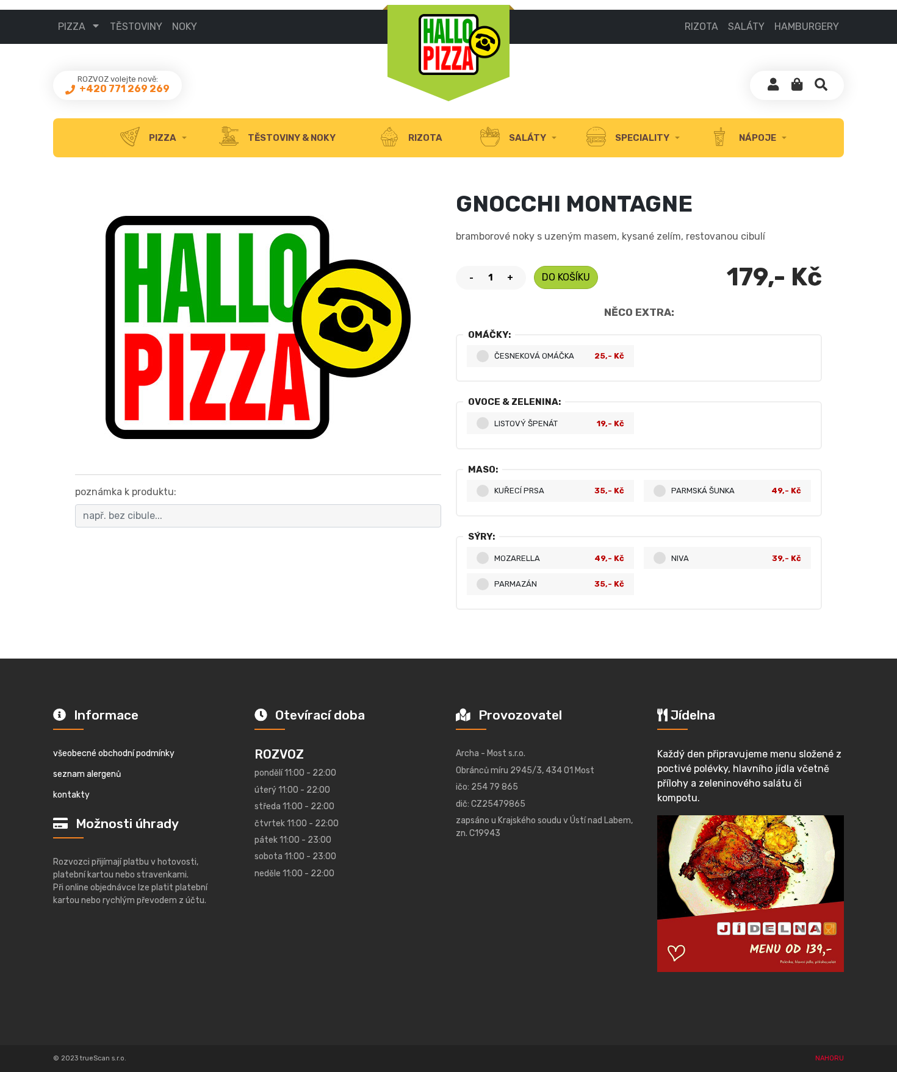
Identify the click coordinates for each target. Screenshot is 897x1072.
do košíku (566, 277)
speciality (641, 137)
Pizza (71, 26)
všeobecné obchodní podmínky (114, 753)
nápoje (756, 137)
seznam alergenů (87, 774)
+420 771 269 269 (123, 89)
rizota (424, 137)
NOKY (184, 26)
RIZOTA (701, 26)
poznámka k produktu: (125, 492)
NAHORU (829, 1058)
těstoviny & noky (291, 137)
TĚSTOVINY (136, 26)
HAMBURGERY (806, 26)
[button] (797, 85)
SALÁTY (746, 26)
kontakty (71, 795)
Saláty (526, 137)
